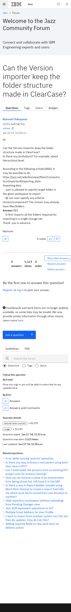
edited (6, 128)
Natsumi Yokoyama (15, 119)
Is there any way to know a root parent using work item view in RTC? (37, 464)
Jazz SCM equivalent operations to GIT (29, 508)
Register (8, 290)
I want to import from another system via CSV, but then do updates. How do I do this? (37, 518)
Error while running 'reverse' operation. (30, 458)
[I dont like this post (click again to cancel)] (57, 239)
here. (21, 320)
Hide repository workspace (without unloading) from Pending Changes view (34, 502)
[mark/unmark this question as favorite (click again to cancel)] (5, 239)
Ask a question (15, 335)
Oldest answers (56, 269)
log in (20, 290)
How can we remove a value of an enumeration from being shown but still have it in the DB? (35, 479)
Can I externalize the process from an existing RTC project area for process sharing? (37, 472)
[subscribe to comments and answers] (5, 408)
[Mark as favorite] (5, 239)
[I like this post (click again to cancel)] (50, 239)
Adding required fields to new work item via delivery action (32, 525)
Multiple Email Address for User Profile (29, 512)
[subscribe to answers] (5, 401)
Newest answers (56, 263)
